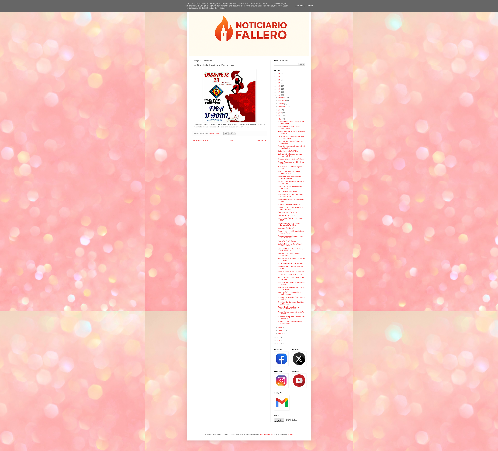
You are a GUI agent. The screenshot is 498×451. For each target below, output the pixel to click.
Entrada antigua (260, 140)
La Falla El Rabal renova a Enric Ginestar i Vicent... (289, 177)
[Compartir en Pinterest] (234, 133)
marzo (280, 327)
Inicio (231, 140)
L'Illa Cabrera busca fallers (287, 191)
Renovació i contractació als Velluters (291, 159)
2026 (279, 74)
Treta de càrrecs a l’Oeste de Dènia (290, 275)
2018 (279, 89)
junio (280, 113)
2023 (279, 80)
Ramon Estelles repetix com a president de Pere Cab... (288, 308)
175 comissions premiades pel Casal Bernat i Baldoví (291, 137)
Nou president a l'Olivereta (287, 212)
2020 (279, 83)
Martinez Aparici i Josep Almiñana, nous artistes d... (290, 322)
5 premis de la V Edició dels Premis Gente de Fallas (290, 208)
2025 (279, 77)
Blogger (290, 434)
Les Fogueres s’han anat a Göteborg (291, 264)
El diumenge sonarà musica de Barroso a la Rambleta (289, 224)
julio (280, 110)
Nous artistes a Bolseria (286, 215)
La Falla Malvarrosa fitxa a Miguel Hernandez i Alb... (290, 245)
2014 (279, 340)
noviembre (282, 101)
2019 (279, 86)
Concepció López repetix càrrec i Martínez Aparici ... (289, 293)
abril (280, 119)
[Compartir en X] (229, 133)
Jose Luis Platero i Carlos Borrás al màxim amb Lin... (290, 250)
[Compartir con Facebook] (232, 133)
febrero (281, 330)
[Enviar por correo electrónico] (224, 133)
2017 (279, 92)
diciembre (282, 98)
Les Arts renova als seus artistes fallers (291, 271)
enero (280, 333)
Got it (310, 6)
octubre (281, 104)
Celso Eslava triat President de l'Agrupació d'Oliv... (289, 173)
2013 (279, 343)
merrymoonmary (266, 434)
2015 (279, 337)
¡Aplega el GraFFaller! (286, 228)
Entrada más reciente (200, 140)
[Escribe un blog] (227, 133)
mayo (280, 116)
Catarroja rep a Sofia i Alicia (288, 151)
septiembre (282, 107)
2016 (279, 95)
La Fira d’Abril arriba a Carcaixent (290, 204)
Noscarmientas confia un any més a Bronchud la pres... (290, 237)
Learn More (300, 6)
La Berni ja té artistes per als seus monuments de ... (290, 155)
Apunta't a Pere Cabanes (287, 241)
